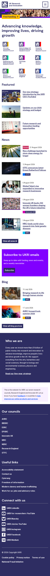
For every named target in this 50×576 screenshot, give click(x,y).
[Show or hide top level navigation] (45, 4)
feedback (21, 396)
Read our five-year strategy (18, 374)
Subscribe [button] (9, 270)
